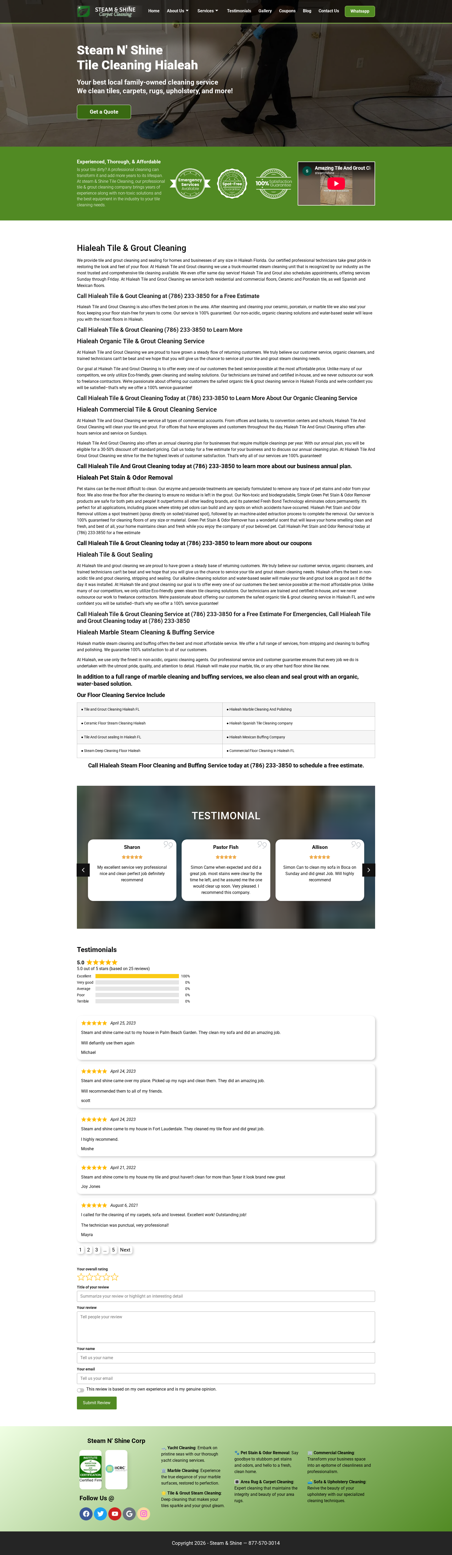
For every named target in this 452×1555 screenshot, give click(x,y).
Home (154, 10)
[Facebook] (86, 1513)
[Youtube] (114, 1513)
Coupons (287, 10)
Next (125, 1250)
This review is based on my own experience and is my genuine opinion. (151, 1389)
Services (205, 10)
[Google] (129, 1513)
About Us (175, 10)
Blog (307, 10)
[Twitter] (100, 1513)
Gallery (265, 10)
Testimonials (239, 10)
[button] (368, 870)
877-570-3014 (264, 1543)
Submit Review (96, 1402)
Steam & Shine (226, 1543)
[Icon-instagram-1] (143, 1513)
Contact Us (329, 10)
